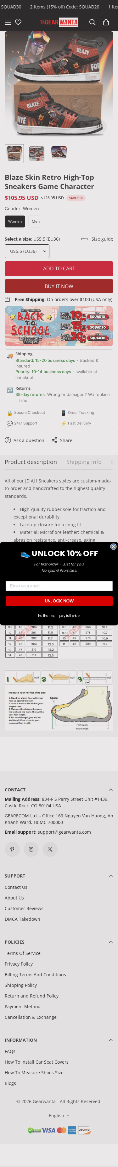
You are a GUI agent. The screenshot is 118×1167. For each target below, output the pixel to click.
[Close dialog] (113, 546)
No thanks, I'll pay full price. (59, 615)
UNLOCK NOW (59, 601)
